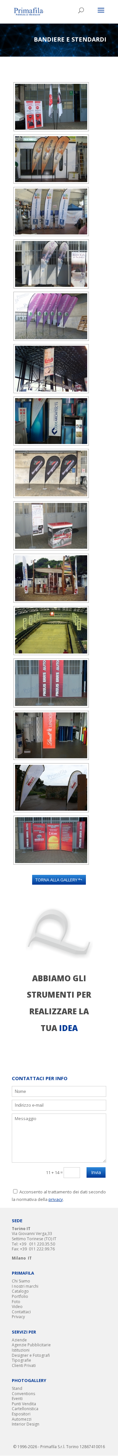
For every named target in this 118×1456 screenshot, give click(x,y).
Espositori (21, 1414)
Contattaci (21, 1312)
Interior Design (25, 1424)
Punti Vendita (24, 1404)
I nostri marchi (25, 1286)
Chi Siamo (21, 1281)
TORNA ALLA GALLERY (56, 880)
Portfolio (20, 1296)
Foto (16, 1301)
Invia (96, 1172)
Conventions (23, 1393)
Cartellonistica (25, 1408)
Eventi (17, 1398)
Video (17, 1306)
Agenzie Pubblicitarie (31, 1345)
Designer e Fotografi (31, 1355)
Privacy (18, 1316)
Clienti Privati (24, 1365)
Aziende (19, 1340)
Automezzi (21, 1419)
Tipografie (21, 1360)
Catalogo (20, 1291)
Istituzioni (21, 1350)
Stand (17, 1388)
